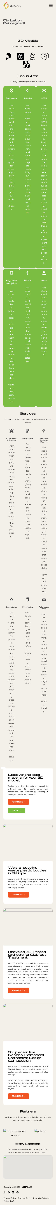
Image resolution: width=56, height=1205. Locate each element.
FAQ (12, 1201)
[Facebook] (9, 1192)
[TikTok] (4, 1192)
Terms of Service (25, 1198)
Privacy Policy (9, 1198)
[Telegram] (17, 1192)
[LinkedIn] (13, 1192)
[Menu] (51, 5)
